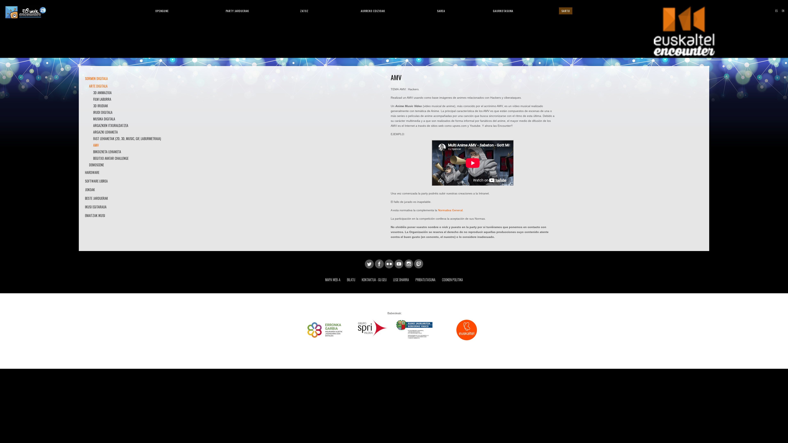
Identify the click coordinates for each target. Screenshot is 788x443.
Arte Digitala (98, 86)
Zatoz (304, 11)
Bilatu (351, 279)
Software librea (96, 181)
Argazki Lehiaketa (105, 132)
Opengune (162, 11)
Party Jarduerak (237, 11)
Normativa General (450, 210)
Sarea (441, 11)
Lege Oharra (401, 279)
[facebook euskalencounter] (379, 263)
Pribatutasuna (425, 279)
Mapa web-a (332, 279)
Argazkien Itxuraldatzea (110, 125)
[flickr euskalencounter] (389, 263)
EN (783, 10)
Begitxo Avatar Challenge (110, 158)
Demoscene (96, 164)
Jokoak (90, 189)
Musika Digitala (104, 118)
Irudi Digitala (102, 112)
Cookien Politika (452, 279)
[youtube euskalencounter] (398, 263)
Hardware (92, 172)
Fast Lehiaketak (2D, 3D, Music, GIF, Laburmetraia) (127, 138)
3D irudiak (100, 105)
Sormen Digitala (96, 78)
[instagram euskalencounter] (408, 263)
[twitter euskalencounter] (369, 263)
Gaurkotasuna (503, 11)
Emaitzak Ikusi (95, 215)
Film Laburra (102, 99)
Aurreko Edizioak (373, 11)
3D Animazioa (102, 92)
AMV (96, 145)
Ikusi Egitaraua (96, 206)
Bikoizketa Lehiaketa (107, 151)
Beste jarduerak (96, 198)
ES (776, 10)
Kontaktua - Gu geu (374, 279)
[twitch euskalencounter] (418, 263)
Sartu (565, 11)
